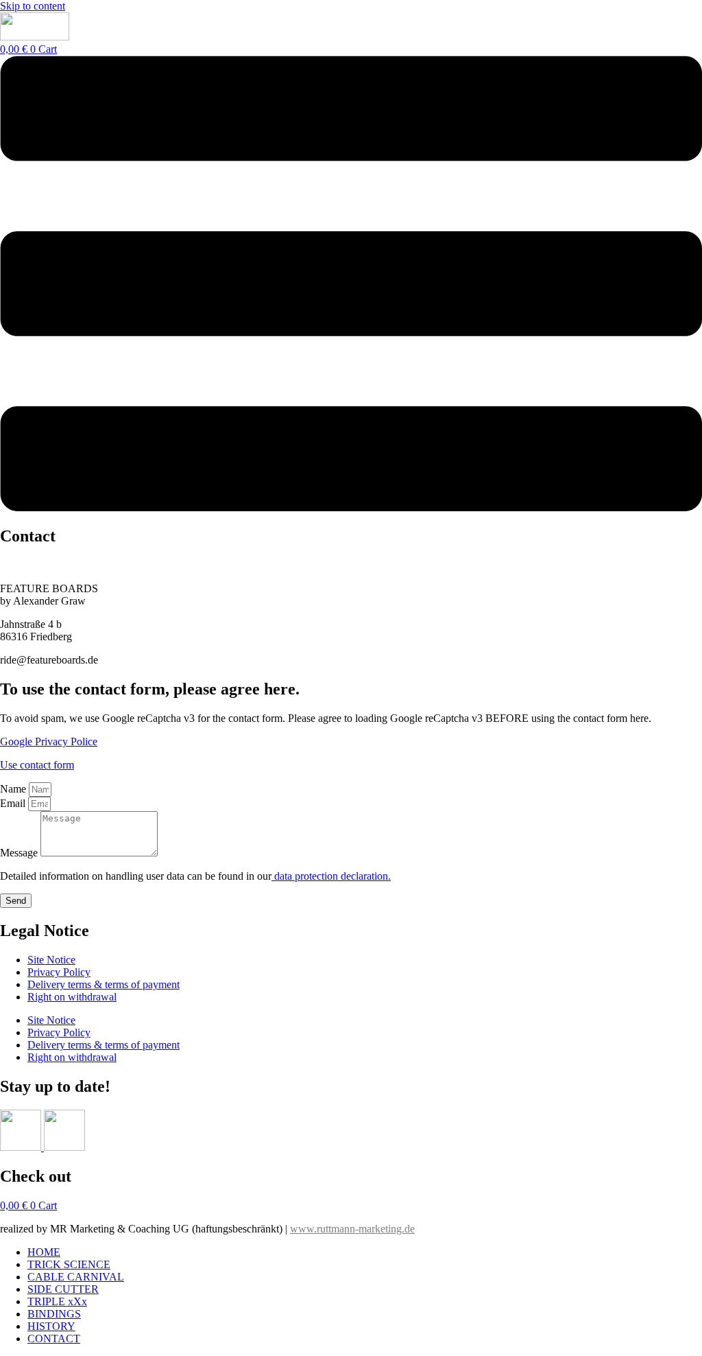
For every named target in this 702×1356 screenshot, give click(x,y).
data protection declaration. (331, 876)
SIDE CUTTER (63, 1289)
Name (14, 789)
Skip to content (32, 6)
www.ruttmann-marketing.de (352, 1229)
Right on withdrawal (72, 997)
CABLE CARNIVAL (75, 1277)
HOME (43, 1252)
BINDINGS (54, 1314)
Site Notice (51, 960)
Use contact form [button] (37, 765)
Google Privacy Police (48, 741)
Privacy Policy (58, 972)
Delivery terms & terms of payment (103, 984)
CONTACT (53, 1338)
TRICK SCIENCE (68, 1264)
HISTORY (51, 1326)
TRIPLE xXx (57, 1301)
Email (14, 803)
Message (20, 852)
